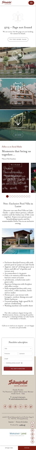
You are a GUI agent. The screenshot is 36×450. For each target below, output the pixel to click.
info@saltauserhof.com (19, 399)
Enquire (9, 448)
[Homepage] (6, 3)
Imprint (11, 422)
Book (27, 448)
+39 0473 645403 (19, 397)
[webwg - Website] (22, 425)
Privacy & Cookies (22, 422)
